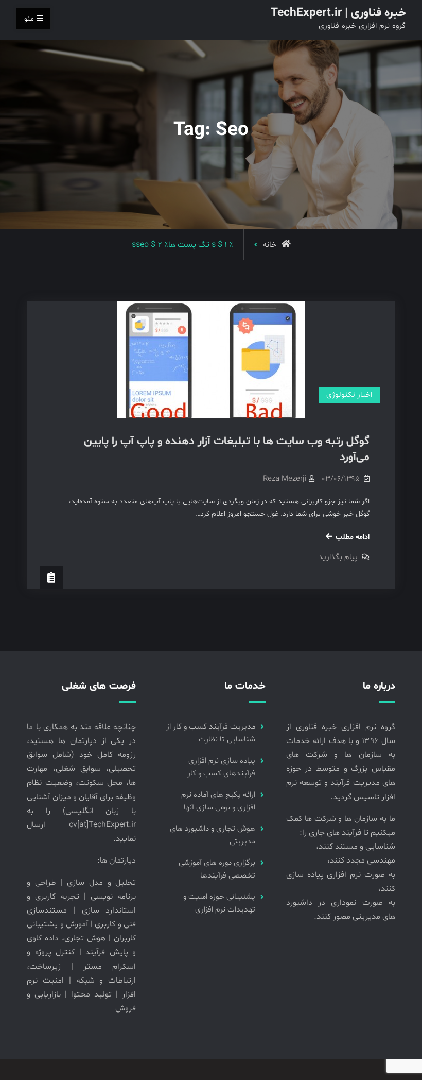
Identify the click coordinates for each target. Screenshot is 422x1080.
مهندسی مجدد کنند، (361, 860)
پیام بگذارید (338, 557)
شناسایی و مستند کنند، (355, 846)
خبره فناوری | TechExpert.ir (338, 13)
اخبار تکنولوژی (349, 395)
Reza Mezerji (285, 479)
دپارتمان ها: (116, 860)
